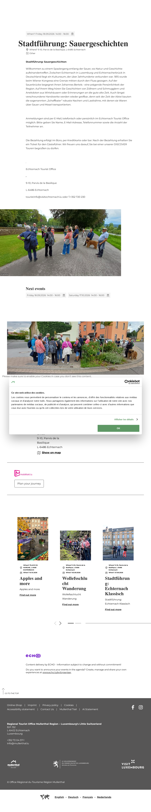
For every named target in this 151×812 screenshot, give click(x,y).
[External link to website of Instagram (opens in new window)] (141, 707)
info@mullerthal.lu (18, 743)
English (59, 797)
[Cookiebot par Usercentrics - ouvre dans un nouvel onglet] (127, 382)
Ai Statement (90, 709)
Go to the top (12, 693)
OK (118, 428)
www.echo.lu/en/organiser (56, 672)
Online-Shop (14, 705)
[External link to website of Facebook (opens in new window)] (133, 707)
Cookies (69, 705)
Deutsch (73, 797)
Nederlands (104, 797)
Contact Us (47, 709)
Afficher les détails (124, 419)
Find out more (33, 565)
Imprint (32, 705)
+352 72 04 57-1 (15, 740)
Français (88, 797)
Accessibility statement (21, 709)
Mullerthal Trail (68, 709)
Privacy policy (50, 705)
